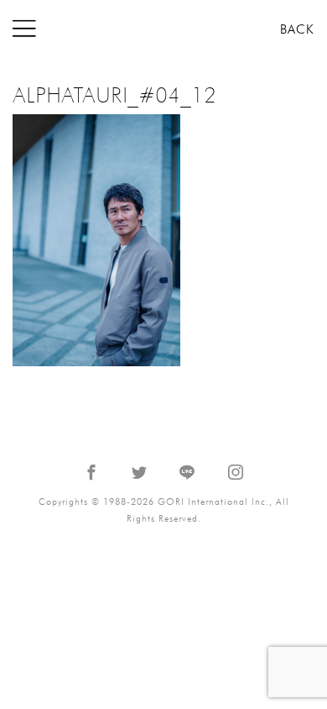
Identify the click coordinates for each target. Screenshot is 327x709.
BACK (297, 29)
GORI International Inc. (163, 29)
